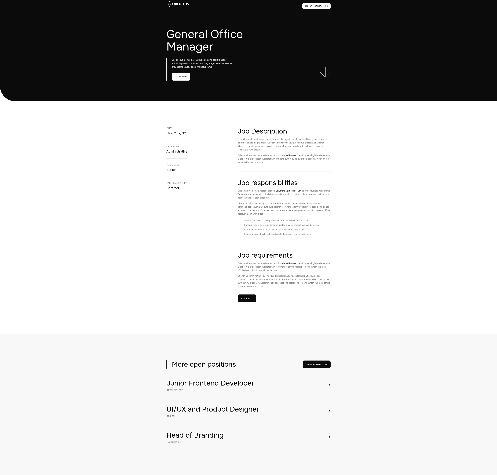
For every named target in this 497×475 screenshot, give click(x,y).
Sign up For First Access (316, 6)
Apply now (181, 76)
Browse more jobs (317, 364)
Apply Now (247, 298)
